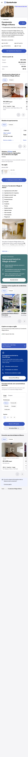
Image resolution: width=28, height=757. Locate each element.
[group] (12, 97)
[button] (12, 97)
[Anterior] (18, 115)
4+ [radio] (14, 417)
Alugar (4, 124)
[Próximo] (23, 115)
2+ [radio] (7, 417)
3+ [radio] (11, 417)
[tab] (5, 395)
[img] (12, 90)
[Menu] (2, 2)
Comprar (11, 124)
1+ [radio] (4, 417)
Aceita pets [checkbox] (7, 409)
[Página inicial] (10, 2)
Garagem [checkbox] (13, 406)
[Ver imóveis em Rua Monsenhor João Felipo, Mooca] (20, 6)
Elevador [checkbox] (6, 406)
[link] (14, 424)
